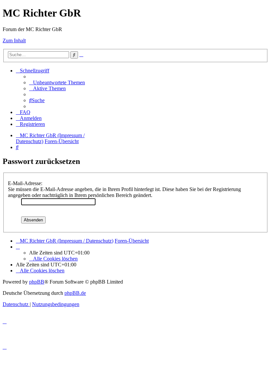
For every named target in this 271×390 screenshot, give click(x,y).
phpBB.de (75, 293)
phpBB (36, 282)
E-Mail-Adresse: (25, 183)
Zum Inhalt (14, 40)
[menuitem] (57, 82)
